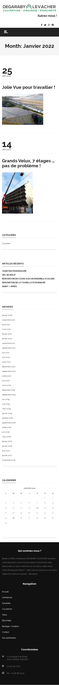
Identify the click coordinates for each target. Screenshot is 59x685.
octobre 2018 (7, 418)
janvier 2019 (7, 413)
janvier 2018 (7, 446)
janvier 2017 (7, 455)
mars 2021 (6, 362)
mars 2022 (6, 329)
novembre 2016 (8, 460)
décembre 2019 (8, 390)
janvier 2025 (7, 315)
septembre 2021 (8, 348)
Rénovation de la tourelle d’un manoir (23, 282)
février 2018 (7, 441)
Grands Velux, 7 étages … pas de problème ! (28, 163)
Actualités (6, 243)
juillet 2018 (6, 427)
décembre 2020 (8, 367)
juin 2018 (6, 432)
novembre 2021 (8, 343)
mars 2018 (6, 437)
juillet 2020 (6, 376)
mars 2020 (6, 385)
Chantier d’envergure (14, 271)
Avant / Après (9, 286)
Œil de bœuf (9, 275)
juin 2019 (6, 399)
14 (37, 508)
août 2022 (6, 325)
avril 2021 (6, 357)
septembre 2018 (9, 423)
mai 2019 (6, 404)
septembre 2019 (9, 395)
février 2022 (7, 334)
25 (13, 518)
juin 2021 (5, 353)
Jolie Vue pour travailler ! (28, 87)
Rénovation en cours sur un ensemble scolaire (28, 279)
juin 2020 (6, 381)
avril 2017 (6, 451)
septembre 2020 (9, 371)
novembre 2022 (8, 320)
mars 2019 (6, 409)
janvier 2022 (7, 339)
